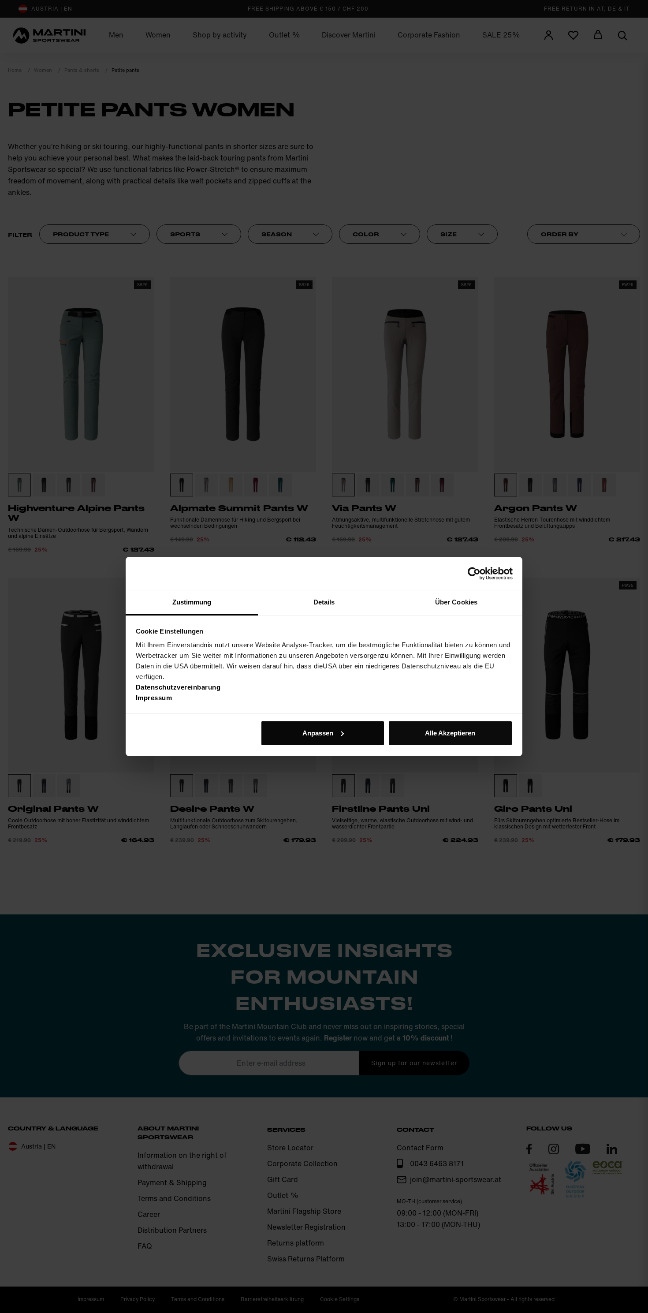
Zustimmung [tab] (192, 602)
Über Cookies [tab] (456, 602)
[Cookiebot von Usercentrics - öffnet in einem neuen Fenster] (474, 573)
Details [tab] (324, 602)
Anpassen (317, 733)
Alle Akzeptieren (450, 733)
